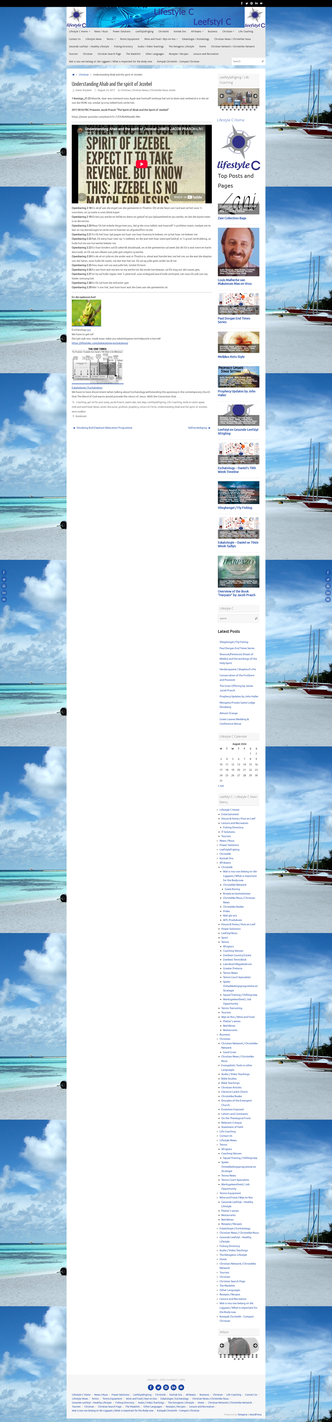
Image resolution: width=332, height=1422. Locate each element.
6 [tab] (241, 105)
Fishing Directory (233, 827)
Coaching (81, 402)
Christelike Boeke (233, 906)
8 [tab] (249, 105)
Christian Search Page (232, 1281)
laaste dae (130, 402)
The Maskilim (227, 1285)
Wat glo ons (230, 915)
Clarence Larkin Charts (234, 1092)
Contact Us (226, 1136)
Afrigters (228, 946)
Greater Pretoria (232, 968)
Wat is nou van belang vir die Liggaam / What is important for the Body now (240, 876)
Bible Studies (229, 1078)
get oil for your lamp (98, 402)
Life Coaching (174, 402)
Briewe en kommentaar (237, 893)
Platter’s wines (232, 1021)
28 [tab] (251, 110)
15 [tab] (237, 108)
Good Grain (229, 1052)
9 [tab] (252, 105)
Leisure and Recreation (234, 823)
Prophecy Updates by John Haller (239, 696)
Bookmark (81, 416)
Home (172, 90)
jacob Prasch (117, 402)
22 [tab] (227, 110)
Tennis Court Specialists (237, 977)
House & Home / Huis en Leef (238, 818)
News (96, 407)
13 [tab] (229, 108)
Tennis (225, 942)
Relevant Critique (231, 1122)
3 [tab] (229, 105)
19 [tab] (252, 108)
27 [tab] (247, 110)
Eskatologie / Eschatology (87, 387)
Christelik (225, 854)
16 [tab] (241, 108)
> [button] (255, 96)
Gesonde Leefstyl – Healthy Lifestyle (92, 1402)
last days (141, 402)
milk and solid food (82, 407)
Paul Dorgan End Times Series (237, 648)
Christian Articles (231, 1087)
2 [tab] (225, 105)
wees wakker (79, 411)
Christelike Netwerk (234, 885)
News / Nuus (227, 840)
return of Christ (148, 407)
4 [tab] (233, 105)
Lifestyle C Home (229, 810)
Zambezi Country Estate (237, 955)
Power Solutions (229, 845)
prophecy (134, 407)
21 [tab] (223, 110)
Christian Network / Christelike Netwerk (230, 1402)
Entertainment (230, 814)
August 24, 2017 (106, 90)
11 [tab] (221, 108)
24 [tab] (235, 110)
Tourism (226, 836)
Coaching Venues (233, 951)
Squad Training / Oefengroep (240, 995)
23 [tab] (231, 110)
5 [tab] (237, 105)
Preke (226, 911)
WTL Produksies (232, 920)
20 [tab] (256, 108)
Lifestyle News (228, 1140)
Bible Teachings (230, 1083)
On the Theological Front (236, 1118)
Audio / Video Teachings (235, 1074)
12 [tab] (225, 108)
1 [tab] (221, 105)
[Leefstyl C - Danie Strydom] (251, 3)
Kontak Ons (226, 858)
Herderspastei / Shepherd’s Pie (238, 669)
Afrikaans (225, 862)
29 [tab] (255, 110)
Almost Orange (229, 713)
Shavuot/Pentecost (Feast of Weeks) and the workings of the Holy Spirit (238, 659)
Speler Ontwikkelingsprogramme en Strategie (240, 986)
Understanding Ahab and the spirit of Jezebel (182, 407)
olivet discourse (109, 407)
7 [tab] (245, 105)
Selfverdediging (198, 428)
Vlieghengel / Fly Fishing (234, 642)
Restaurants (230, 1030)
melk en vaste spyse (193, 402)
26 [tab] (243, 110)
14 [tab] (233, 108)
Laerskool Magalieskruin (237, 964)
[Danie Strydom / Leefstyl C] (261, 3)
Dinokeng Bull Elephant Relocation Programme (104, 428)
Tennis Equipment (230, 1193)
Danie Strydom (84, 90)
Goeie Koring (232, 889)
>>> (89, 330)
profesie (123, 407)
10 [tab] (256, 105)
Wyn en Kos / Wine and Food (238, 1017)
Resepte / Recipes (231, 1224)
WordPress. (256, 1414)
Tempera (242, 1414)
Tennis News (230, 973)
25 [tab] (239, 110)
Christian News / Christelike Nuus (150, 90)
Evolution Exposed (232, 1109)
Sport (224, 937)
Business (225, 1034)
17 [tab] (245, 108)
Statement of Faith (232, 1127)
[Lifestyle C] (246, 3)
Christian (84, 74)
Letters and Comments (234, 1114)
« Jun (221, 786)
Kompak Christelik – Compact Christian (178, 1410)
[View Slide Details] (238, 97)
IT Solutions (228, 832)
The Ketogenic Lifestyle (233, 1255)
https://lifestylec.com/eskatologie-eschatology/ (100, 343)
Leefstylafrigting (156, 402)
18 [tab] (249, 108)
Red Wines (229, 1026)
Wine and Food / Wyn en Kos (236, 1197)
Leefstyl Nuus (229, 933)
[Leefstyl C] (241, 3)
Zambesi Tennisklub (234, 959)
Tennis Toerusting (231, 1008)
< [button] (222, 96)
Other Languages (230, 1290)
